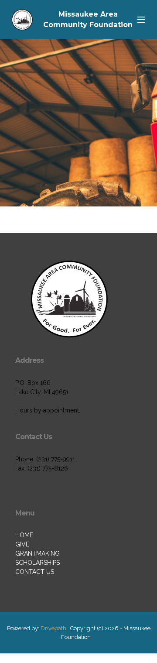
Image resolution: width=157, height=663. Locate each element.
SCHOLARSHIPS (37, 562)
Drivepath (53, 628)
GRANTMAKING (37, 553)
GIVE (22, 544)
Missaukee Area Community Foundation (88, 19)
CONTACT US (34, 571)
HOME (24, 535)
